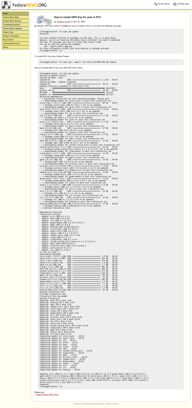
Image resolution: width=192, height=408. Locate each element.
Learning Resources (11, 43)
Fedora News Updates (12, 28)
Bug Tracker (8, 40)
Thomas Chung (63, 22)
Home (5, 13)
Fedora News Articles (12, 21)
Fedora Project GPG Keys (47, 394)
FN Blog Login (183, 4)
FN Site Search (164, 4)
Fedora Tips (8, 32)
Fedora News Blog (11, 17)
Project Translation (11, 36)
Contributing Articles (11, 25)
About (5, 47)
